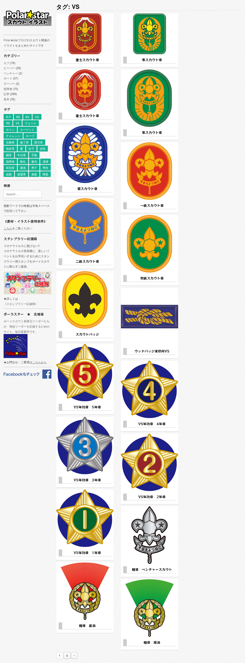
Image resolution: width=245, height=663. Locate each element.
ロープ (30, 136)
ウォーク (30, 123)
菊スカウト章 (87, 188)
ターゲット (27, 129)
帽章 (9, 155)
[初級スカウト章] (149, 244)
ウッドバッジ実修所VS (151, 351)
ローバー (9, 83)
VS (17, 123)
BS (18, 117)
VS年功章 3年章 (87, 480)
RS (8, 123)
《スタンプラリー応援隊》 (21, 304)
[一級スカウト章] (149, 171)
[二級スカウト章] (85, 227)
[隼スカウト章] (149, 33)
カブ (6, 63)
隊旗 (45, 174)
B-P (8, 117)
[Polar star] (27, 377)
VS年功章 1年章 (87, 552)
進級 (34, 174)
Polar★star (11, 40)
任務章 (10, 142)
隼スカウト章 (152, 59)
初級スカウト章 (152, 278)
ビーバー (9, 68)
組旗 (9, 174)
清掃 (45, 161)
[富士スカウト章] (85, 33)
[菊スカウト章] (85, 154)
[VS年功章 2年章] (149, 462)
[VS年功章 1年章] (85, 518)
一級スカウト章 (152, 205)
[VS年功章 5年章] (85, 372)
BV (27, 117)
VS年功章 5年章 (87, 407)
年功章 (21, 155)
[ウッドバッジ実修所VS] (149, 317)
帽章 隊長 (152, 642)
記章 (6, 94)
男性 (45, 168)
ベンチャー (11, 73)
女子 (31, 148)
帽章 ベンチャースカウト (152, 569)
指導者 (8, 89)
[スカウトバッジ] (85, 300)
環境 (23, 168)
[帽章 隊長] (149, 608)
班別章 (10, 168)
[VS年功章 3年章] (85, 445)
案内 (34, 161)
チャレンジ (13, 136)
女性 (42, 148)
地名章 (10, 148)
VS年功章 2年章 (152, 496)
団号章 (38, 142)
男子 (34, 168)
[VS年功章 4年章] (149, 389)
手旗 (34, 155)
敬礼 (23, 161)
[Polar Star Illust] (27, 18)
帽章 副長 (87, 625)
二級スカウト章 (87, 261)
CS (37, 117)
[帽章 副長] (85, 591)
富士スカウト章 (87, 59)
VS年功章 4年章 (152, 423)
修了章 (24, 142)
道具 (6, 99)
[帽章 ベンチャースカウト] (149, 535)
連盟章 (21, 174)
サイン (10, 129)
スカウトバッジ (87, 334)
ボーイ (8, 78)
